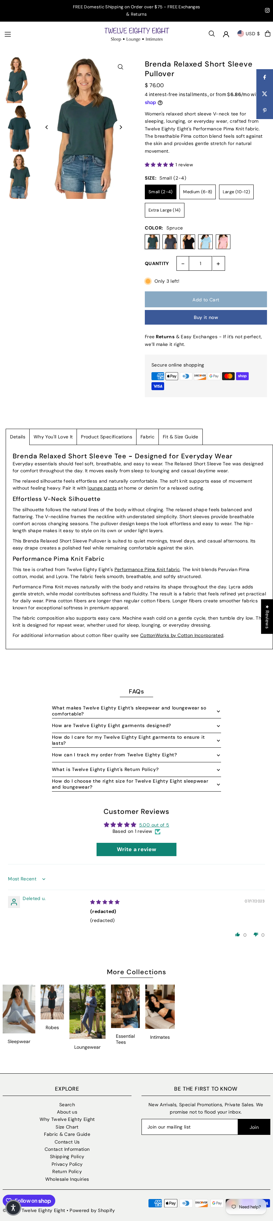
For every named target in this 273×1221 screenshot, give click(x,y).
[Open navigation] (51, 33)
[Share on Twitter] (264, 94)
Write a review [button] (136, 849)
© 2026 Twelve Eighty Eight (34, 1210)
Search (67, 1105)
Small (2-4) (160, 192)
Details (17, 437)
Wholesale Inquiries (67, 1179)
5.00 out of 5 (154, 825)
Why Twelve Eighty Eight (67, 1119)
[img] (105, 902)
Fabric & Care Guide (67, 1134)
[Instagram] (267, 11)
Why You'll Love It (53, 437)
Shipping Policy (67, 1156)
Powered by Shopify (92, 1210)
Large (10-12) (236, 192)
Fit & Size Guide (180, 437)
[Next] (120, 127)
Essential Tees (125, 1039)
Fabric (147, 437)
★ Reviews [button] (267, 616)
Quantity (157, 263)
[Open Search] (212, 34)
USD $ (253, 34)
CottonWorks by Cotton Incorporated (181, 635)
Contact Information (67, 1149)
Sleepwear (19, 1041)
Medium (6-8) (197, 192)
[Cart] (267, 34)
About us (67, 1112)
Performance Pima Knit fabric (147, 569)
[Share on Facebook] (264, 77)
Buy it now (206, 317)
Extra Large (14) (164, 210)
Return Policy (67, 1171)
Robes (52, 1027)
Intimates (160, 1037)
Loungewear (87, 1047)
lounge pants (102, 488)
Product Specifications (106, 437)
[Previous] (46, 127)
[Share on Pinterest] (264, 110)
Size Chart (67, 1127)
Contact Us (67, 1142)
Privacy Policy (67, 1164)
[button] (160, 165)
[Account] (226, 34)
